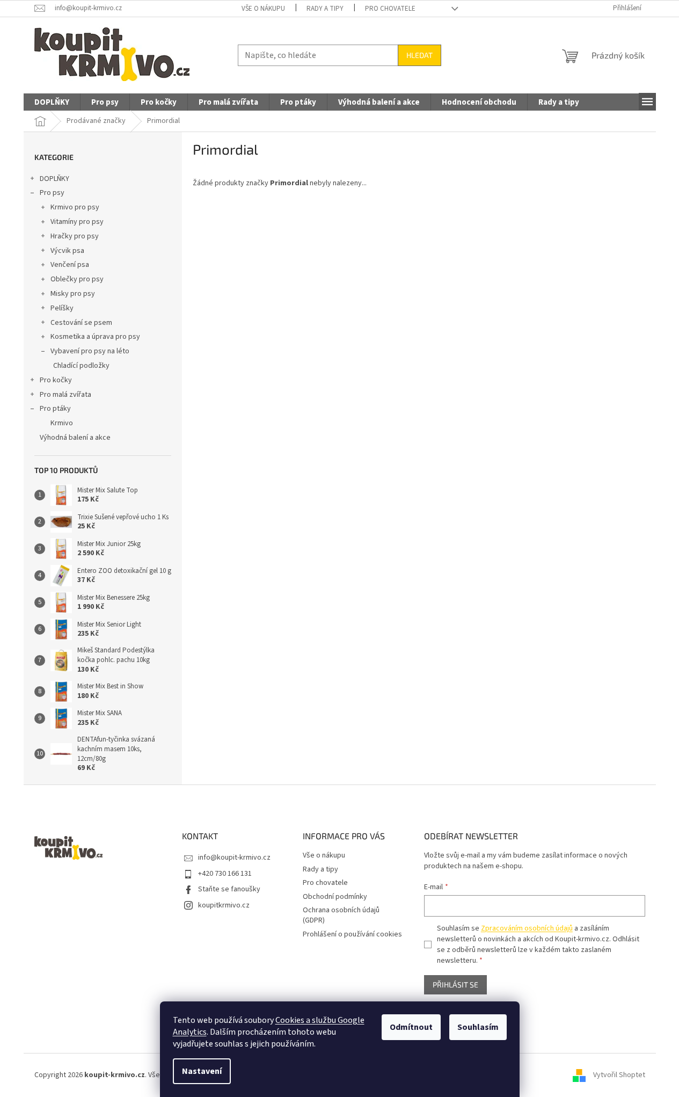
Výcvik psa (67, 250)
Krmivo (61, 423)
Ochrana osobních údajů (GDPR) (341, 915)
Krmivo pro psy (74, 207)
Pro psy (52, 192)
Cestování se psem (81, 322)
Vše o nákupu (263, 8)
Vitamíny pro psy (77, 221)
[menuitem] (52, 102)
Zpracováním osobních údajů (527, 928)
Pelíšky (62, 308)
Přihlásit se (455, 984)
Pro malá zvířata (65, 394)
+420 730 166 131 (225, 873)
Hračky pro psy (74, 236)
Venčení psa (69, 264)
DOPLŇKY (54, 178)
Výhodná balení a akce (75, 437)
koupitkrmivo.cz (224, 905)
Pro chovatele (390, 8)
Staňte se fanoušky (229, 889)
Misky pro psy (72, 293)
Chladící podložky (81, 365)
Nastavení (202, 1071)
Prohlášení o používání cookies (352, 934)
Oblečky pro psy (77, 279)
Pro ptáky (55, 408)
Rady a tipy (325, 8)
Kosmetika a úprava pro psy (95, 336)
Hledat (419, 55)
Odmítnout (411, 1027)
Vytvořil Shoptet (619, 1075)
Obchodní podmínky (335, 896)
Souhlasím (478, 1027)
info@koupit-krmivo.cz (234, 857)
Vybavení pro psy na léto (89, 351)
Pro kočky (56, 380)
